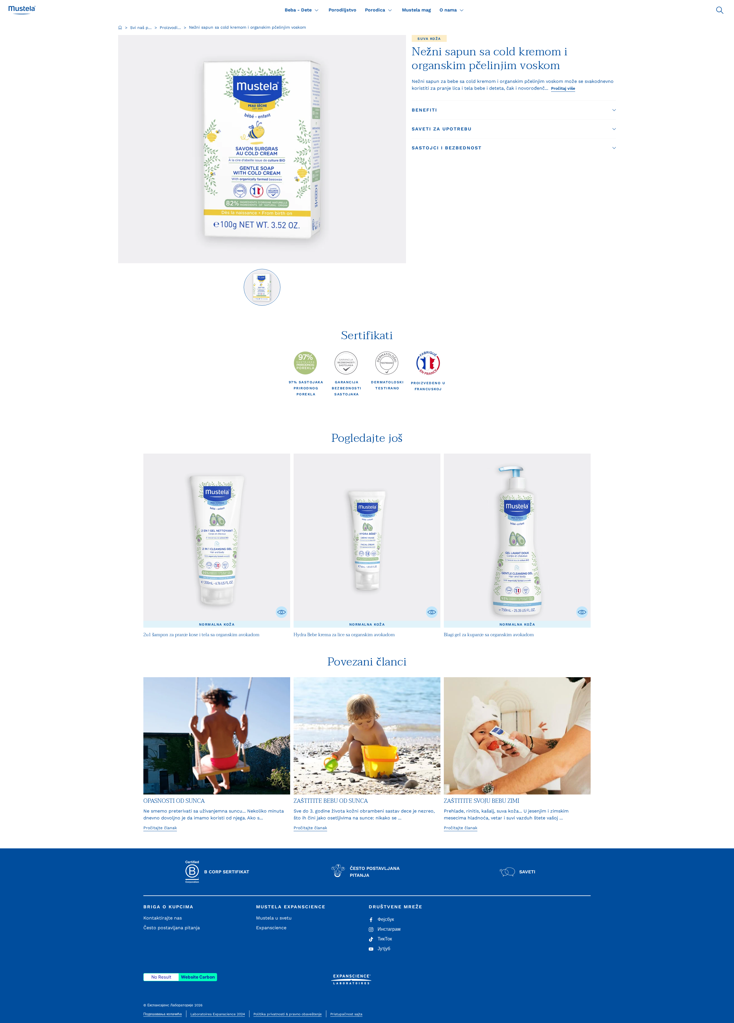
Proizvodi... (170, 27)
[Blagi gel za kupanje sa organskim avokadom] (517, 540)
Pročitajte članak (160, 827)
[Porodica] (389, 10)
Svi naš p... (141, 27)
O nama (448, 10)
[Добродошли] (120, 28)
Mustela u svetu (274, 918)
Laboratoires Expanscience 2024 (217, 1014)
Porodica (375, 10)
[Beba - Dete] (316, 10)
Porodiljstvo (342, 10)
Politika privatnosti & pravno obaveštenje (287, 1014)
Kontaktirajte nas (162, 918)
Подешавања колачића (162, 1014)
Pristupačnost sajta (346, 1014)
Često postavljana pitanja (171, 927)
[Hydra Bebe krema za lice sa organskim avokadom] (367, 540)
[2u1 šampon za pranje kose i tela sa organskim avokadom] (216, 540)
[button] (719, 10)
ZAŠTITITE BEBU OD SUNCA (331, 801)
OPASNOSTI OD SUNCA (174, 801)
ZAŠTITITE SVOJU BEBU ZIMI (481, 801)
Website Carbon (198, 977)
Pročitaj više (563, 88)
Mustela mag (416, 10)
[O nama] (461, 10)
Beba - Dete (298, 10)
